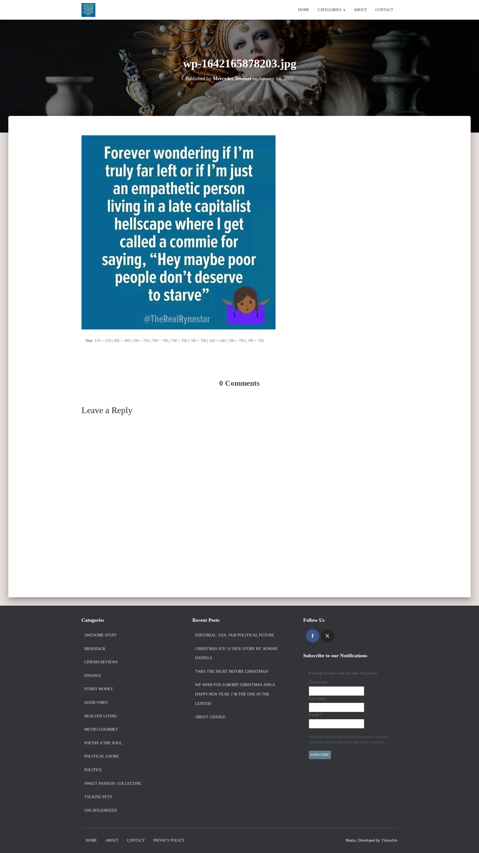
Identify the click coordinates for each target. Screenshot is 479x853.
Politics (93, 770)
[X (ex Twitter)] (327, 636)
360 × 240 (217, 341)
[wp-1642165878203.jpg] (178, 232)
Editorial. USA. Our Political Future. (235, 635)
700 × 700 (141, 341)
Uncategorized (100, 810)
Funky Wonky (98, 689)
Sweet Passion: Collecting (113, 783)
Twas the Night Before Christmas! (232, 671)
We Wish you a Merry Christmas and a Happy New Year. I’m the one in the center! (235, 694)
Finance (92, 676)
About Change (210, 717)
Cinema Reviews (101, 662)
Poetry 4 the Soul (103, 743)
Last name (317, 698)
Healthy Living (100, 716)
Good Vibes (96, 702)
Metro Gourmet (101, 729)
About (360, 10)
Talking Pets (98, 797)
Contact (384, 10)
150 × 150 (103, 341)
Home (303, 10)
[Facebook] (312, 636)
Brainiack (95, 649)
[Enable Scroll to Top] (468, 842)
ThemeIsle (389, 840)
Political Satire (101, 756)
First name (318, 682)
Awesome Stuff (100, 635)
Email (315, 715)
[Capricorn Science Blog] (88, 10)
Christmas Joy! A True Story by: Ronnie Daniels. (236, 653)
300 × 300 (122, 341)
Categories (330, 10)
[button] (344, 10)
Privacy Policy (169, 840)
